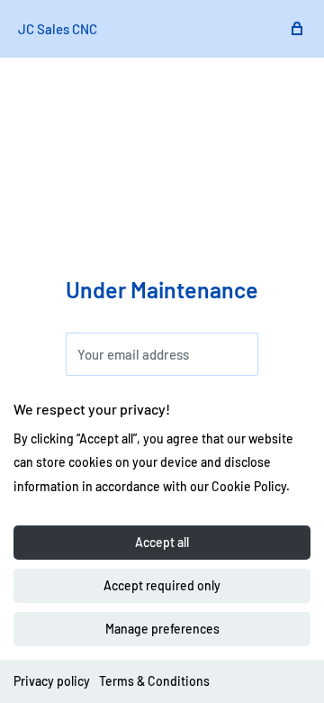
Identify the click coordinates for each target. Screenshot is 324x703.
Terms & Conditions (154, 681)
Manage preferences (162, 628)
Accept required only (162, 585)
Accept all (162, 542)
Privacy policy (52, 681)
